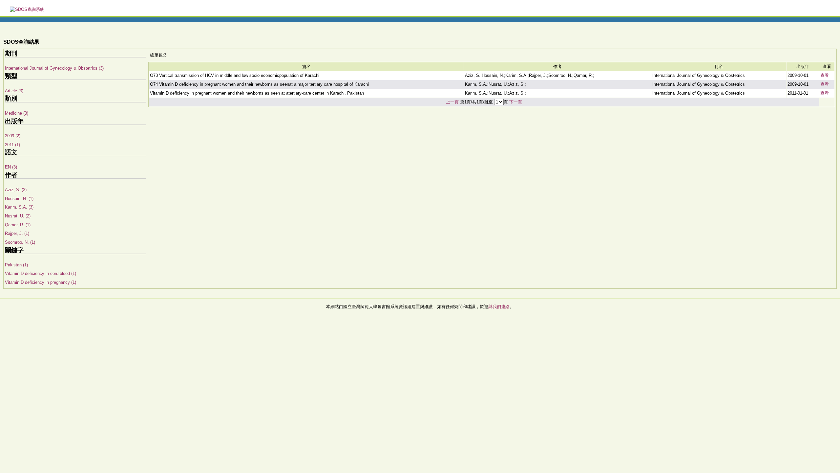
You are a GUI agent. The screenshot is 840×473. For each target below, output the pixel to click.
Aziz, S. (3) (16, 189)
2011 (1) (12, 144)
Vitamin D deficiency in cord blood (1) (40, 273)
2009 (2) (12, 135)
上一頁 (452, 102)
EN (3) (11, 167)
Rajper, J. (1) (17, 233)
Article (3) (14, 90)
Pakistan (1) (16, 264)
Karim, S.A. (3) (19, 207)
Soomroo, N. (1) (20, 242)
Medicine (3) (16, 113)
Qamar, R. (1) (18, 224)
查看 (824, 75)
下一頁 (515, 102)
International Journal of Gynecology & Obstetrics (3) (54, 68)
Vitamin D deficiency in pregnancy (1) (40, 282)
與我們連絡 (499, 306)
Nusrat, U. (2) (18, 216)
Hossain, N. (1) (19, 198)
